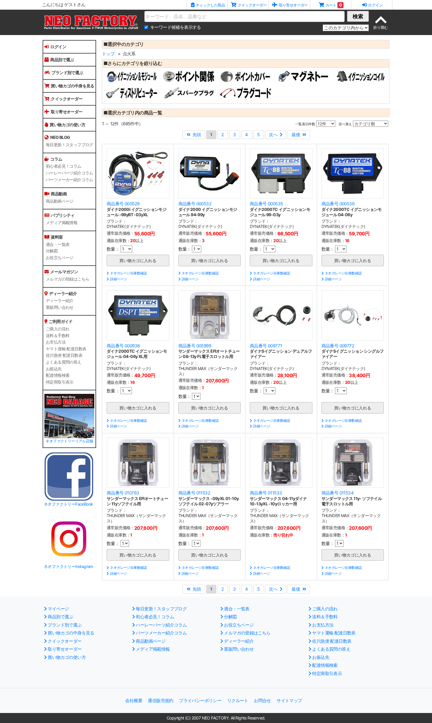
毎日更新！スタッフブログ (69, 144)
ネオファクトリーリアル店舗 (69, 441)
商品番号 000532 (194, 203)
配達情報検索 (57, 375)
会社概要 (133, 700)
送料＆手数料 (57, 335)
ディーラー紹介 (59, 300)
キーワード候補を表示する (175, 27)
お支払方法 (56, 342)
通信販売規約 (160, 700)
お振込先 (54, 369)
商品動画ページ (59, 201)
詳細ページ (118, 279)
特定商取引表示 (59, 382)
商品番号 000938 (123, 346)
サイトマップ (289, 700)
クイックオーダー (66, 98)
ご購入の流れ (57, 328)
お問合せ (262, 700)
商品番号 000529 (123, 203)
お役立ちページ (59, 257)
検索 (358, 16)
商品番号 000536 (338, 203)
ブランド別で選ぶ (67, 72)
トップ (108, 53)
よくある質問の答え (63, 362)
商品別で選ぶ (62, 59)
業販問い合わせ (59, 307)
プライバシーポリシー (200, 700)
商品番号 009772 (338, 346)
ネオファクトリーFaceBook (68, 504)
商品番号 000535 (266, 203)
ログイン (58, 46)
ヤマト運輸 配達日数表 (66, 348)
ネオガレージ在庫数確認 (128, 273)
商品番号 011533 (266, 493)
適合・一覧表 (57, 244)
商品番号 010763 (123, 493)
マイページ (58, 609)
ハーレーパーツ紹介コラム (69, 173)
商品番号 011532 (194, 493)
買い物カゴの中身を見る (72, 85)
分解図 (52, 251)
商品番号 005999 (194, 346)
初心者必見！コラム (63, 166)
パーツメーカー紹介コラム (69, 179)
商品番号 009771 (266, 346)
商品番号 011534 (338, 493)
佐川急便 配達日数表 (64, 355)
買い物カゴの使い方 (67, 124)
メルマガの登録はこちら (67, 279)
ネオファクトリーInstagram (68, 566)
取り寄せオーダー (66, 111)
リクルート (237, 700)
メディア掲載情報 (61, 222)
